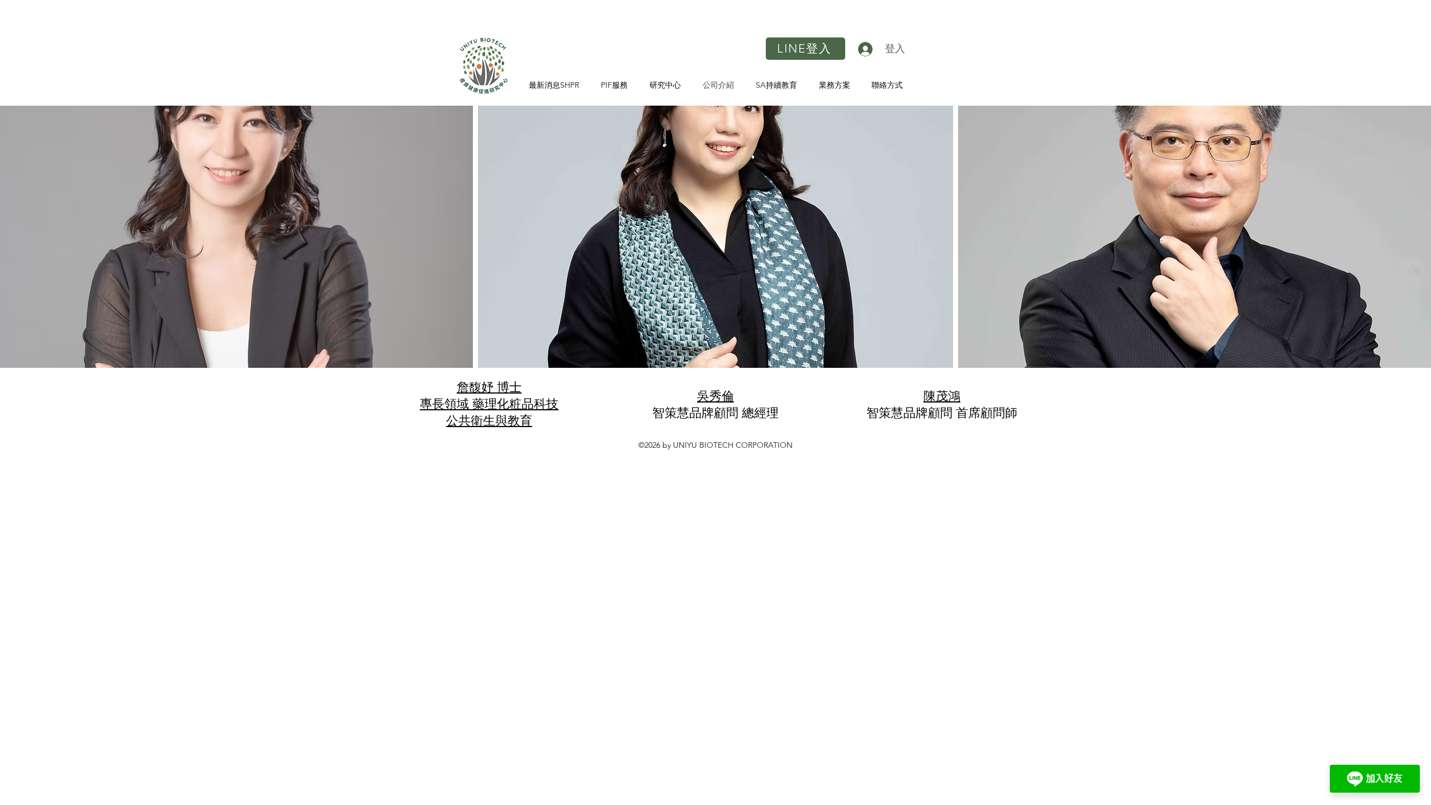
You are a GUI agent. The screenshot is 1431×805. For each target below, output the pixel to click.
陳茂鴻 (941, 396)
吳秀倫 (715, 396)
